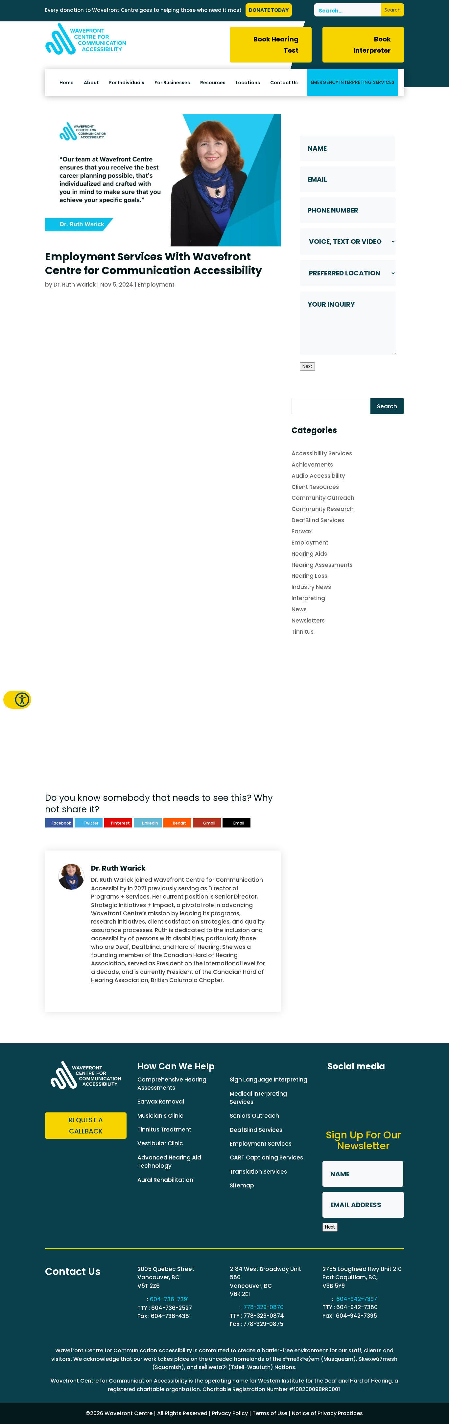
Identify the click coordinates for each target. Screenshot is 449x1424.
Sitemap (242, 1185)
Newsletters (308, 620)
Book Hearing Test (275, 45)
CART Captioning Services (266, 1157)
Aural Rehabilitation (165, 1180)
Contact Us (284, 83)
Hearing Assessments (322, 565)
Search (387, 406)
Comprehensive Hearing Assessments (171, 1084)
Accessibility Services (322, 453)
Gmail (209, 823)
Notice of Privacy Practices (327, 1413)
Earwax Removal (160, 1102)
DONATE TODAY (269, 10)
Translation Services (258, 1172)
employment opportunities (84, 357)
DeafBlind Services (318, 520)
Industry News (311, 587)
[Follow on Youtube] (333, 1111)
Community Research (323, 509)
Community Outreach (323, 498)
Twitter (90, 823)
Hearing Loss (309, 576)
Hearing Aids (309, 554)
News (299, 609)
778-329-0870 (264, 1307)
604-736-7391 (169, 1299)
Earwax (302, 531)
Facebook (61, 823)
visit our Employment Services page (89, 719)
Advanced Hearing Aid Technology (169, 1162)
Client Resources (315, 487)
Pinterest (120, 823)
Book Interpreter (372, 45)
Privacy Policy (230, 1413)
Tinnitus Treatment (164, 1129)
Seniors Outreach (254, 1116)
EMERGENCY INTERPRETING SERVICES (352, 82)
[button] (17, 700)
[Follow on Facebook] (333, 1086)
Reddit (179, 823)
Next (307, 366)
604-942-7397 (356, 1299)
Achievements (312, 465)
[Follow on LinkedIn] (357, 1086)
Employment (156, 285)
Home (66, 83)
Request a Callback (87, 767)
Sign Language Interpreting (268, 1079)
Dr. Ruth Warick (75, 285)
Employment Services (261, 1144)
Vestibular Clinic (160, 1143)
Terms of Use (269, 1413)
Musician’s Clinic (160, 1116)
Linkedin (150, 823)
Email (238, 823)
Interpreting (308, 598)
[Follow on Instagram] (382, 1086)
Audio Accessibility (318, 476)
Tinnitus (303, 632)
